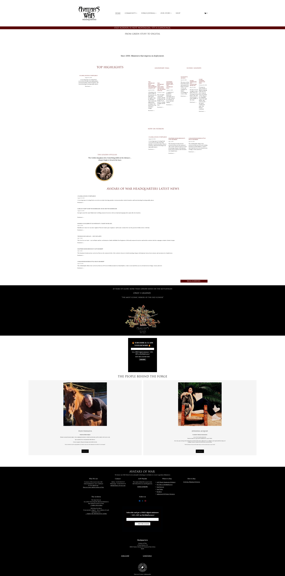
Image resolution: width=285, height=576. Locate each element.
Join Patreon (160, 487)
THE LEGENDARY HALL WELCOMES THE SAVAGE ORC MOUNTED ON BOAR (161, 86)
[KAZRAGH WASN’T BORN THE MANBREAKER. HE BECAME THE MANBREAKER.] (109, 206)
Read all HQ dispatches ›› (194, 281)
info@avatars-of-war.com (118, 485)
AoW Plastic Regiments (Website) (166, 482)
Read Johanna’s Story (199, 451)
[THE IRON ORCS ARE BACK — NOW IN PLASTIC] (126, 234)
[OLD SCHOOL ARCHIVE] (185, 74)
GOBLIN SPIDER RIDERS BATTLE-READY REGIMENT (197, 139)
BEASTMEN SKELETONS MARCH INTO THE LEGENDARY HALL (169, 85)
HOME (117, 13)
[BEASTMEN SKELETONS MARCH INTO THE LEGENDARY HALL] (170, 76)
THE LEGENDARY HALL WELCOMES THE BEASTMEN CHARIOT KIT (152, 85)
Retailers (159, 491)
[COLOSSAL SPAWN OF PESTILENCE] (88, 73)
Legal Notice (147, 556)
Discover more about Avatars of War (93, 487)
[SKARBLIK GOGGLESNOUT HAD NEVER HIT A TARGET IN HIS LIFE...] (113, 221)
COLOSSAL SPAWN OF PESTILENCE (88, 75)
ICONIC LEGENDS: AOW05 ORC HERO (202, 81)
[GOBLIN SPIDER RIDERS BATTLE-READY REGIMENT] (198, 135)
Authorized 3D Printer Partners (166, 494)
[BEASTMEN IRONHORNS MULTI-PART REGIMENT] (178, 135)
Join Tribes (160, 489)
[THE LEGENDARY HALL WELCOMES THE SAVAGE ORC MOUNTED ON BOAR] (161, 77)
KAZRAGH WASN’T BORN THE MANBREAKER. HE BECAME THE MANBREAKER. (97, 208)
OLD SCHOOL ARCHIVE (184, 77)
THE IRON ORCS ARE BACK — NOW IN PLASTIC (89, 236)
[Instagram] (145, 501)
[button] (140, 70)
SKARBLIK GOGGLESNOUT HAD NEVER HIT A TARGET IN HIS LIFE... (94, 223)
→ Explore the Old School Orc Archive (96, 513)
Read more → (88, 86)
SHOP (178, 13)
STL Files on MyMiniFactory (165, 484)
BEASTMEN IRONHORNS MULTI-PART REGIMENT (177, 139)
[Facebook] (139, 501)
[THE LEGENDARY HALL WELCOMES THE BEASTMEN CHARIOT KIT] (152, 76)
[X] (142, 501)
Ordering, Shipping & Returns (191, 482)
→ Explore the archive (96, 505)
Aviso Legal (125, 556)
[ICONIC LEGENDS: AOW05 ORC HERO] (203, 75)
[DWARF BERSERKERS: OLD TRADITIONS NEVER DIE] (194, 76)
